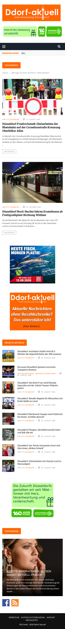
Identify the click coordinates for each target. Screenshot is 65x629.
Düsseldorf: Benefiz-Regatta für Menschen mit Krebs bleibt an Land (40, 399)
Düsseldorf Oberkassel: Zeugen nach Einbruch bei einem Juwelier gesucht (40, 415)
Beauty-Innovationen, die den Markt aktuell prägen (27, 572)
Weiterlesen (9, 151)
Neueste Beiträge (14, 342)
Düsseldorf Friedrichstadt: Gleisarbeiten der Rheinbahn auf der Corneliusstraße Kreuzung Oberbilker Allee (31, 127)
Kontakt (51, 617)
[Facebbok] (6, 602)
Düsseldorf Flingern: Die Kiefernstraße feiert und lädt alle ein (38, 431)
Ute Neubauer (12, 119)
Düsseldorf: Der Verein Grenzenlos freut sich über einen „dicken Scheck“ (38, 447)
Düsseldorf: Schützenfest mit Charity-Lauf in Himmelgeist (39, 462)
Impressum (14, 617)
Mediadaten (32, 620)
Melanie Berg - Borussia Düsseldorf (38, 373)
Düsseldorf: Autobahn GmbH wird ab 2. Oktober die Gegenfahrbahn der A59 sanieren (39, 352)
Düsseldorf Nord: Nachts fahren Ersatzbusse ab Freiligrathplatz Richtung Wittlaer (32, 213)
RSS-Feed (23, 624)
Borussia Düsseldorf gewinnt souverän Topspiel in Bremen (36, 368)
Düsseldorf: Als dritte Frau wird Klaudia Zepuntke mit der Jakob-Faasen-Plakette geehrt (37, 385)
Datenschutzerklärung (33, 617)
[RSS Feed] (15, 602)
